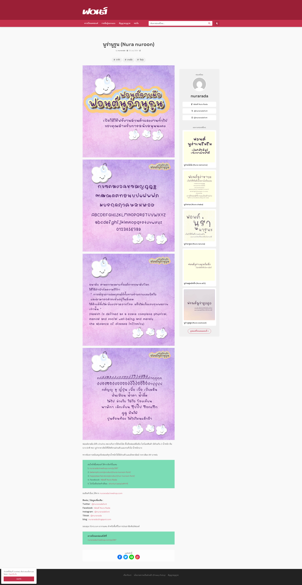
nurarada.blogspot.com (99, 519)
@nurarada (96, 515)
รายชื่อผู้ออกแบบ (108, 23)
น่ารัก (118, 59)
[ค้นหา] (209, 23)
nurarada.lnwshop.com (111, 493)
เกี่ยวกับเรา (127, 575)
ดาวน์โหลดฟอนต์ (91, 23)
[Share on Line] (131, 557)
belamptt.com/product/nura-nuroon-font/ (110, 472)
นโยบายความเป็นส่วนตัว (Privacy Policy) (150, 575)
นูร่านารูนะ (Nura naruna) (194, 244)
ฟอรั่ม (136, 23)
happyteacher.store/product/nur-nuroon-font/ (112, 476)
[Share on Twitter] (125, 557)
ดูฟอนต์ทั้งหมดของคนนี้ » (199, 331)
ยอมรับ (19, 579)
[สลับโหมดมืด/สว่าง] (217, 23)
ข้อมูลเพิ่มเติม (13, 574)
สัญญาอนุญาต (124, 23)
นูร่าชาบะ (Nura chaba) (193, 204)
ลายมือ (129, 59)
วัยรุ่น (141, 59)
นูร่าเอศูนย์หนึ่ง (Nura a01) (195, 283)
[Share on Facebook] (119, 557)
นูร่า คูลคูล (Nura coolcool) (195, 322)
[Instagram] (137, 557)
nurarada (121, 50)
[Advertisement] (176, 9)
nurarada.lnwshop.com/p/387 (103, 468)
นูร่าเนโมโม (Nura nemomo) (196, 165)
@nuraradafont (99, 504)
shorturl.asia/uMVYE (118, 483)
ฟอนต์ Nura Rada (109, 479)
